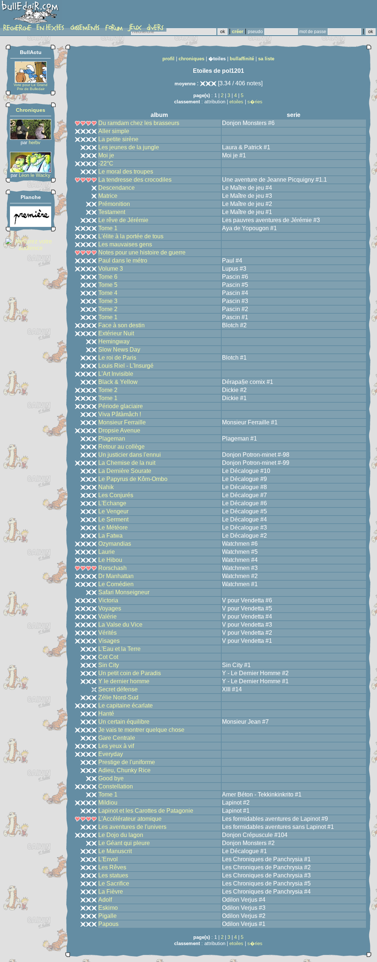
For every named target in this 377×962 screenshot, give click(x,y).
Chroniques (30, 110)
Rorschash (112, 568)
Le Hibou (110, 560)
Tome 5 (107, 285)
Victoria (108, 600)
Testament (111, 212)
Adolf (105, 900)
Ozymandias (114, 544)
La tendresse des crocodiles (135, 180)
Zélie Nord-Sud (118, 697)
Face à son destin (121, 325)
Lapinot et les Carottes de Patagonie (145, 811)
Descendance (116, 188)
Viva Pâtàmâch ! (119, 414)
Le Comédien (116, 584)
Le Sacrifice (113, 883)
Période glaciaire (120, 406)
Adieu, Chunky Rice (124, 770)
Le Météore (113, 527)
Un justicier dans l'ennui (129, 455)
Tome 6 (107, 277)
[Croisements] (30, 138)
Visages (109, 641)
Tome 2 (107, 309)
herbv (34, 142)
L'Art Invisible (115, 374)
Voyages (109, 608)
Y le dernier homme (123, 681)
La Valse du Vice (120, 624)
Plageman (111, 438)
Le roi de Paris (117, 357)
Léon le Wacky (34, 175)
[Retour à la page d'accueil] (31, 13)
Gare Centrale (116, 738)
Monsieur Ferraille (122, 422)
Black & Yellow (118, 382)
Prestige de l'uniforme (126, 762)
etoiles (236, 101)
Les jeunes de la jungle (128, 147)
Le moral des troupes (125, 171)
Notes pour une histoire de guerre (142, 252)
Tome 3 (107, 301)
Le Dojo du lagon (120, 835)
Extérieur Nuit (116, 333)
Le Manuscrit (115, 851)
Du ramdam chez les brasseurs (138, 123)
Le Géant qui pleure (124, 843)
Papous (108, 924)
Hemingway (114, 341)
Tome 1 (107, 228)
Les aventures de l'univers (132, 827)
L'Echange (112, 503)
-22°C (105, 163)
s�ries (255, 101)
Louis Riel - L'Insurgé (126, 366)
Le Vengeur (113, 511)
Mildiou (107, 802)
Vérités (107, 633)
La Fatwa (110, 535)
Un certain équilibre (123, 722)
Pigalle (107, 916)
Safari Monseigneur (123, 592)
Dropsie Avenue (119, 430)
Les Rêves (112, 867)
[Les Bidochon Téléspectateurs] (30, 170)
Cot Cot (108, 657)
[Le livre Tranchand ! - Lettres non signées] (30, 225)
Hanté (106, 713)
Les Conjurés (115, 495)
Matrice (107, 196)
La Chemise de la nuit (126, 463)
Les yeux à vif (116, 746)
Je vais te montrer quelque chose (141, 730)
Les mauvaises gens (125, 244)
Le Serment (113, 519)
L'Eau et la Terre (119, 649)
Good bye (111, 778)
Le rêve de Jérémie (123, 220)
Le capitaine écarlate (125, 705)
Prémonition (114, 204)
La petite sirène (118, 139)
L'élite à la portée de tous (130, 236)
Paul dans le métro (122, 260)
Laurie (106, 552)
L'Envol (108, 859)
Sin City (108, 665)
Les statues (113, 875)
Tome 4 (107, 293)
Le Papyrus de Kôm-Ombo (133, 479)
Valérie (107, 616)
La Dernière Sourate (124, 471)
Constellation (115, 786)
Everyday (110, 754)
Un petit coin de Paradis (129, 673)
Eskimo (108, 908)
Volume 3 (110, 269)
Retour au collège (121, 446)
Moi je (106, 155)
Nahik (106, 487)
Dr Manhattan (116, 576)
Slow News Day (119, 349)
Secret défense (118, 689)
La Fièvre (110, 891)
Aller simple (113, 131)
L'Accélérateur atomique (130, 819)
